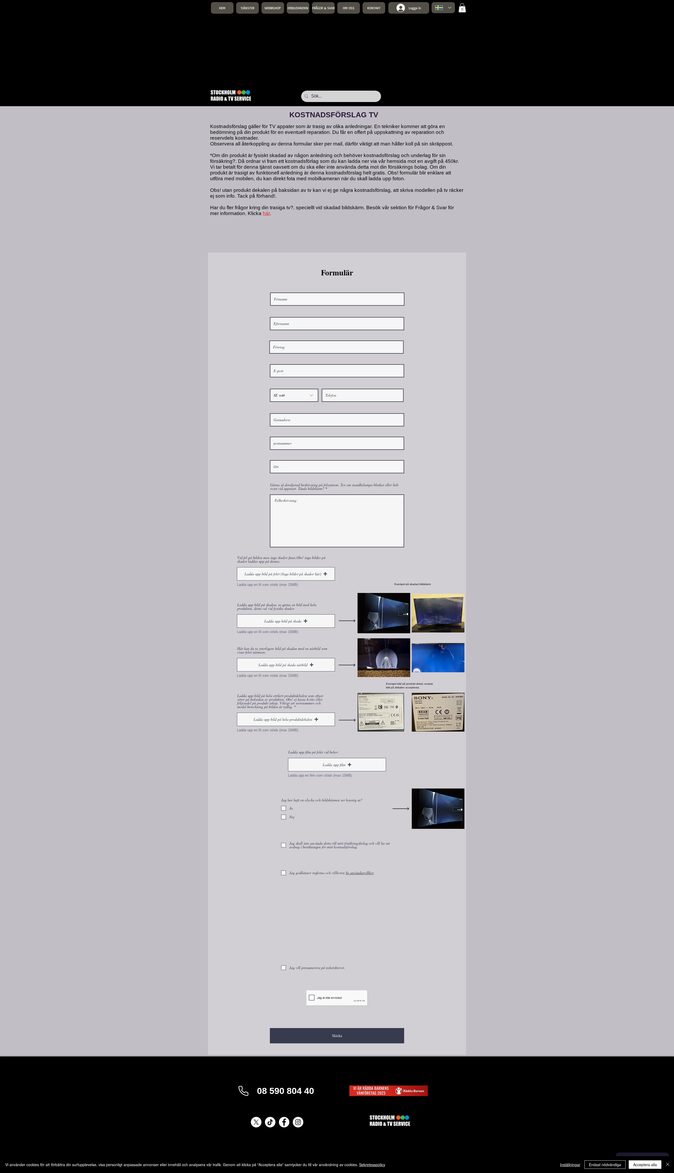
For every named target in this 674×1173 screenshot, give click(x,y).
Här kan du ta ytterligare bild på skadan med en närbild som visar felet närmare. (282, 650)
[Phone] (243, 1091)
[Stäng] (668, 1164)
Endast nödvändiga (605, 1164)
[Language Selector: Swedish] (443, 7)
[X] (256, 1122)
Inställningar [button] (570, 1164)
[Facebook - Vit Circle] (284, 1122)
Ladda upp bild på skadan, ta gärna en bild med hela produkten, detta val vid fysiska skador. (276, 606)
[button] (247, 8)
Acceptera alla (645, 1164)
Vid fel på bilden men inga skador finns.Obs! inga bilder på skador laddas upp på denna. (281, 559)
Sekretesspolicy (372, 1164)
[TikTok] (270, 1122)
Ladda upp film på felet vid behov (313, 752)
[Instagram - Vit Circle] (298, 1122)
